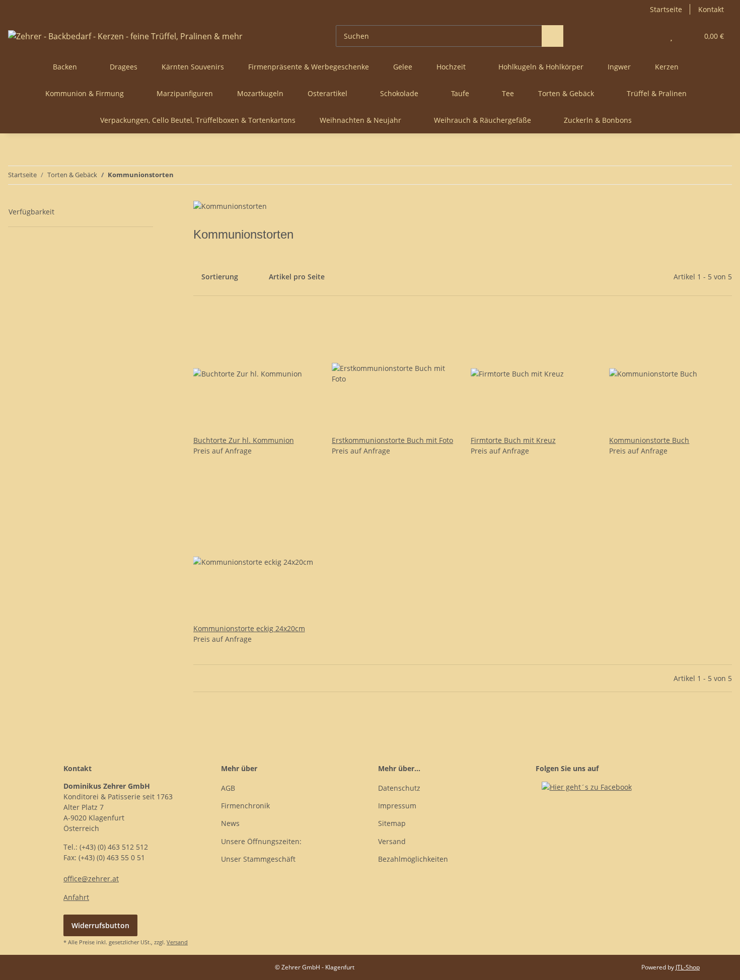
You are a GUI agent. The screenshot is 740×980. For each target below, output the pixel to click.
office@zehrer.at (91, 878)
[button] (651, 36)
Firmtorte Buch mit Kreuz (513, 440)
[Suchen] (552, 36)
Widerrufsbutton (100, 925)
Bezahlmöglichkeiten (413, 859)
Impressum (397, 805)
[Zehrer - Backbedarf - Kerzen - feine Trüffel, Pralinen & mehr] (125, 36)
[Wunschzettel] (671, 36)
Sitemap (392, 823)
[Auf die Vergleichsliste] (272, 329)
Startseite (666, 9)
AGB (228, 788)
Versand (392, 841)
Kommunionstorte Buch (649, 440)
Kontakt (711, 9)
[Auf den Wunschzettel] (298, 329)
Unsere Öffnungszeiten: (261, 841)
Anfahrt (76, 897)
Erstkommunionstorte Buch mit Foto (392, 440)
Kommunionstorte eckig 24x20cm (249, 628)
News (230, 823)
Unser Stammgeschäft (258, 859)
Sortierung (219, 276)
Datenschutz (399, 788)
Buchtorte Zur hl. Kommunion (243, 440)
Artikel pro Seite (297, 276)
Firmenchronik (245, 805)
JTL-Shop (688, 967)
